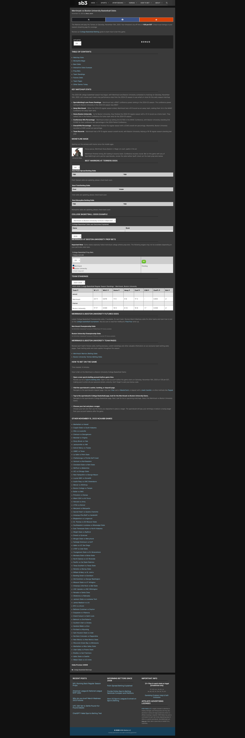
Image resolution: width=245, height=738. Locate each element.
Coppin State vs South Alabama (84, 428)
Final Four (128, 322)
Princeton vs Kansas (80, 495)
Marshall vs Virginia (80, 438)
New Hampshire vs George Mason (85, 475)
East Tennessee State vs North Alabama (87, 528)
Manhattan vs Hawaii (80, 424)
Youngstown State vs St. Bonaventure (87, 552)
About (157, 3)
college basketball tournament (88, 322)
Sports (104, 3)
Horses (132, 3)
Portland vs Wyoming (81, 629)
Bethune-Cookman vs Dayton (84, 609)
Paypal (170, 390)
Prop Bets (76, 71)
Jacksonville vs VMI (80, 444)
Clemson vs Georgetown (82, 434)
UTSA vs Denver (79, 505)
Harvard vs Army (79, 502)
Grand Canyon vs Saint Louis (83, 616)
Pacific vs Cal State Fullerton (83, 562)
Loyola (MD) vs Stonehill (82, 478)
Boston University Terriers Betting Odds (87, 357)
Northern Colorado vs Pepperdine (85, 636)
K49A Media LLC (146, 708)
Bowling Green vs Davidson (83, 576)
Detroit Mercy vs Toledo (82, 448)
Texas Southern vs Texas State (84, 566)
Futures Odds (78, 78)
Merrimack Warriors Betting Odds (85, 353)
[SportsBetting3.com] (83, 3)
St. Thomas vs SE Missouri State (85, 522)
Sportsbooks (117, 3)
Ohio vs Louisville (79, 431)
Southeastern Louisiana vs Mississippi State (89, 525)
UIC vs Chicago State (81, 471)
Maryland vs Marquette (81, 508)
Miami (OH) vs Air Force (82, 498)
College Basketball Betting (89, 32)
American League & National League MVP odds (87, 692)
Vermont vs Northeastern (82, 461)
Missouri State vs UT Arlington (84, 582)
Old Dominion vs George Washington (86, 579)
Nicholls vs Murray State (82, 569)
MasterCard (124, 390)
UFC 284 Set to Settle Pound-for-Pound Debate (86, 707)
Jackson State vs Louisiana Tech (85, 599)
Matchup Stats (78, 57)
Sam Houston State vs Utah (83, 633)
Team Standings (79, 74)
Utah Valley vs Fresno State (83, 650)
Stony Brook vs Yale (80, 441)
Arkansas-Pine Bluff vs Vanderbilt (85, 515)
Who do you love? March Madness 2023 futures (87, 699)
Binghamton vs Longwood (82, 518)
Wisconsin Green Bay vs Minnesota (86, 643)
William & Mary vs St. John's (83, 572)
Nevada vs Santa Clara (81, 592)
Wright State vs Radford (82, 532)
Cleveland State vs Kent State (84, 465)
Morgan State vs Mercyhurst (83, 539)
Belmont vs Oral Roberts (82, 619)
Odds (93, 3)
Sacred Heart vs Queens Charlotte (85, 512)
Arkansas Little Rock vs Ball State (85, 586)
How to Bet (145, 3)
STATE (77, 40)
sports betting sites (93, 380)
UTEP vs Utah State (80, 549)
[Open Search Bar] (165, 3)
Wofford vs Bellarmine (81, 468)
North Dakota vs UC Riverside (84, 559)
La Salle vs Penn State (81, 454)
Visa (112, 390)
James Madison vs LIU (81, 603)
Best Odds (77, 64)
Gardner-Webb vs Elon (81, 626)
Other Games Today (80, 84)
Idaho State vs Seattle (81, 656)
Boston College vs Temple (82, 488)
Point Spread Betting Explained (119, 686)
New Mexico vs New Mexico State (85, 640)
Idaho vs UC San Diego (81, 545)
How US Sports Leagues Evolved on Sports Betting (121, 700)
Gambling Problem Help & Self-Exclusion (157, 696)
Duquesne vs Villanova (81, 613)
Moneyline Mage (79, 61)
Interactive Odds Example (82, 68)
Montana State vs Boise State (84, 555)
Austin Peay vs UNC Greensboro (85, 481)
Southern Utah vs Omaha (82, 623)
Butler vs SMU (78, 491)
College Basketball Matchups (83, 670)
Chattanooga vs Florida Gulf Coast (86, 458)
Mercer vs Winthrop (80, 485)
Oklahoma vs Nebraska (81, 596)
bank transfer (147, 390)
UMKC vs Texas (79, 451)
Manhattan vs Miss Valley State (84, 646)
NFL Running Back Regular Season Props (87, 684)
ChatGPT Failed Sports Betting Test (87, 713)
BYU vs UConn (78, 606)
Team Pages (77, 81)
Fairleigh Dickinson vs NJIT (83, 542)
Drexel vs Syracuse (80, 535)
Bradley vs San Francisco (82, 653)
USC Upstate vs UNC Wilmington (85, 589)
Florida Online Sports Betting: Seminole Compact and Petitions (120, 692)
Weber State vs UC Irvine (82, 660)
